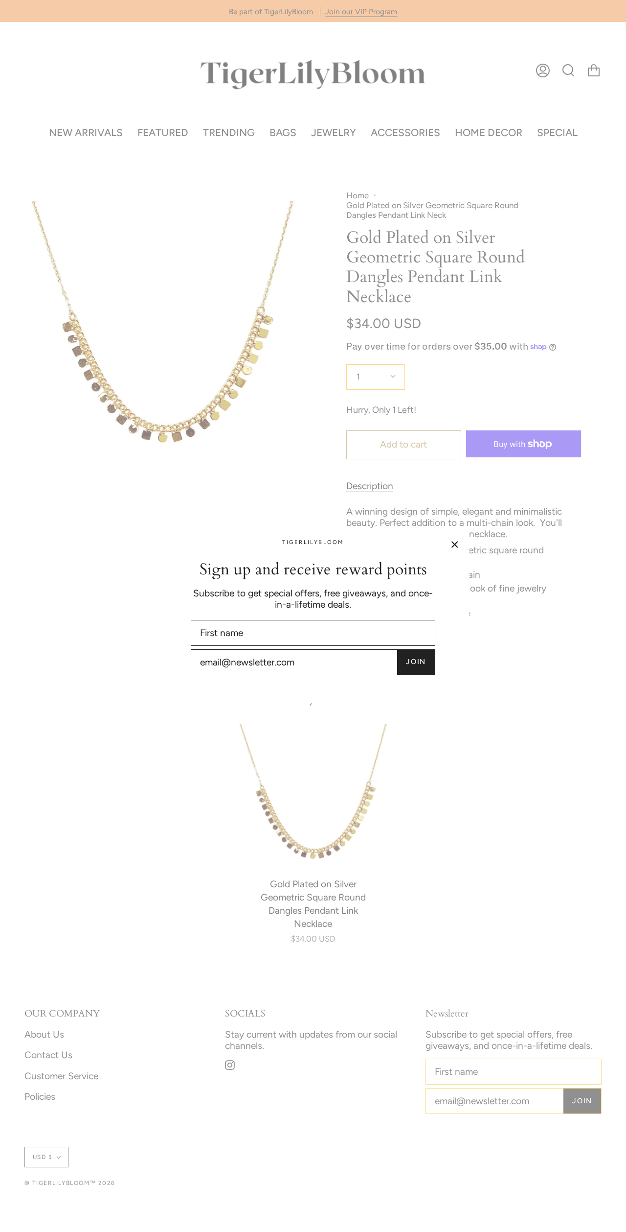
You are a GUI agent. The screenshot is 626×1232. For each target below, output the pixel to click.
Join (416, 661)
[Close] (455, 543)
